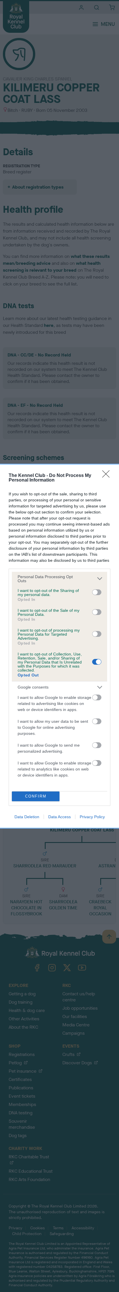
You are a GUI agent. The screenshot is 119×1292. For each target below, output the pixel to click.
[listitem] (59, 579)
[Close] (107, 475)
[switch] (96, 592)
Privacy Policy (92, 816)
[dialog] (59, 646)
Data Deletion (26, 816)
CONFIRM (36, 796)
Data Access (59, 816)
